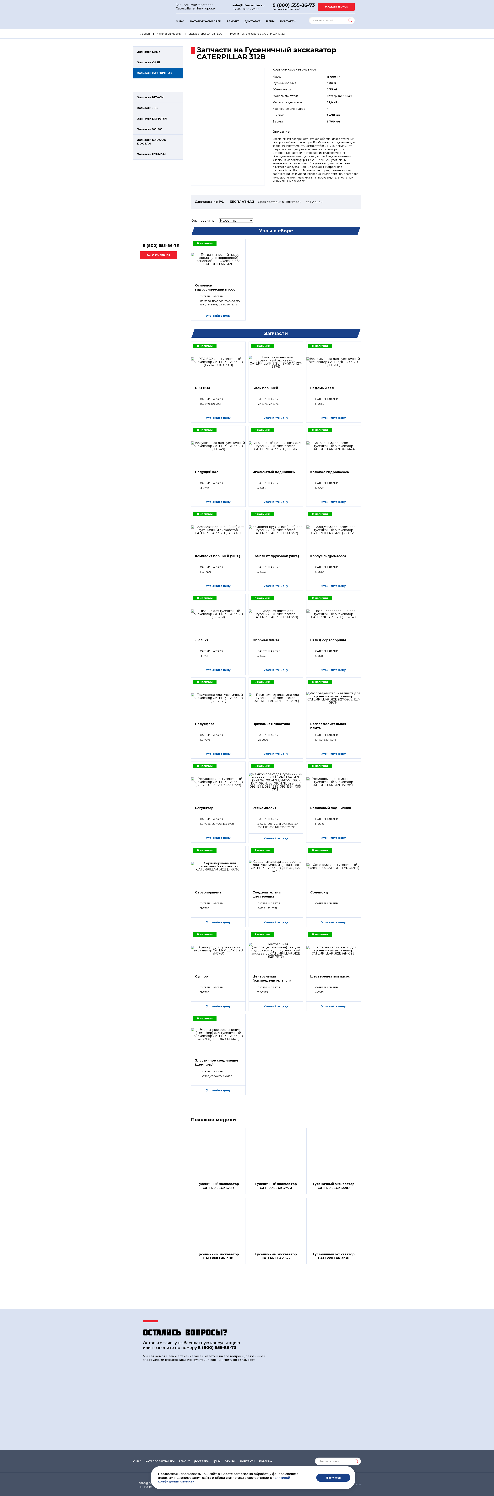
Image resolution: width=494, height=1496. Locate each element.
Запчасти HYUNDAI (151, 154)
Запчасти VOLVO (149, 129)
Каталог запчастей (205, 21)
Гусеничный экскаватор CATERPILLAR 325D (218, 1186)
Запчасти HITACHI (150, 97)
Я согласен (333, 1477)
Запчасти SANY (148, 52)
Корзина (265, 1461)
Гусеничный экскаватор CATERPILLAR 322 (276, 1256)
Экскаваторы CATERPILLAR (206, 33)
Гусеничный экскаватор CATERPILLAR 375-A (276, 1186)
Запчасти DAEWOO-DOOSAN (152, 141)
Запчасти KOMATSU (152, 118)
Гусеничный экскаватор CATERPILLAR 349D (333, 1186)
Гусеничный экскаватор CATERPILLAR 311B (218, 1256)
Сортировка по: (203, 220)
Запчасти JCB (147, 108)
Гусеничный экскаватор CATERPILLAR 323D (333, 1256)
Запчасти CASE (148, 62)
